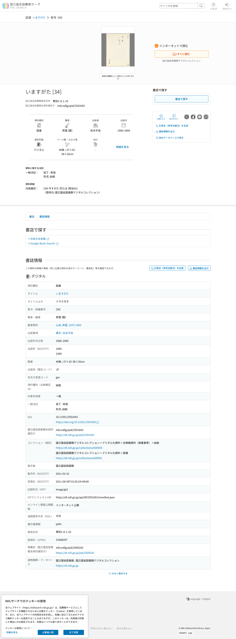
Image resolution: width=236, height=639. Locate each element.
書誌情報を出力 (167, 131)
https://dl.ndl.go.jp (67, 565)
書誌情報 (44, 216)
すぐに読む (183, 54)
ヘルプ (213, 8)
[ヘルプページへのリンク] (118, 78)
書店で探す (181, 99)
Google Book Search (43, 243)
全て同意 (73, 632)
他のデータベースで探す (171, 137)
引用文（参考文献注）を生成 (173, 125)
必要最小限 (48, 632)
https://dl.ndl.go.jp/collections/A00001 (79, 458)
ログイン (227, 8)
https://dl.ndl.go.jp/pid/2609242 (75, 553)
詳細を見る (122, 147)
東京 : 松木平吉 (64, 333)
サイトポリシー (124, 628)
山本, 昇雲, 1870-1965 (68, 325)
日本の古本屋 (38, 239)
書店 (31, 216)
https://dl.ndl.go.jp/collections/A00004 (79, 448)
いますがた (39, 17)
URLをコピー (174, 119)
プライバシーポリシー (101, 628)
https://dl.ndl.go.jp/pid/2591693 (75, 435)
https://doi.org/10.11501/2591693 (76, 422)
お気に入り (161, 119)
